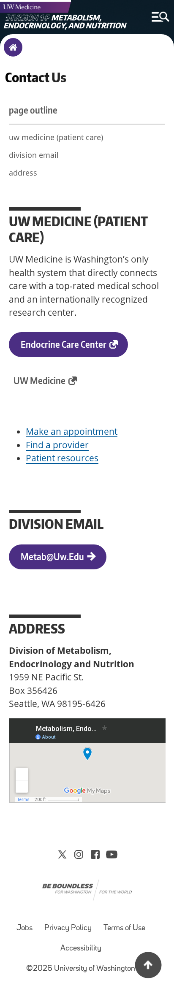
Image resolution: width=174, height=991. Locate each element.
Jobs (24, 928)
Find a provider (57, 445)
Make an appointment (71, 431)
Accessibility (80, 949)
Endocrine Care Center (63, 344)
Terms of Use (124, 928)
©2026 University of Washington (80, 969)
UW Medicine (39, 380)
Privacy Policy (68, 928)
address (23, 173)
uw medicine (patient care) (56, 137)
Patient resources (62, 458)
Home (11, 52)
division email (34, 155)
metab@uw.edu (52, 556)
